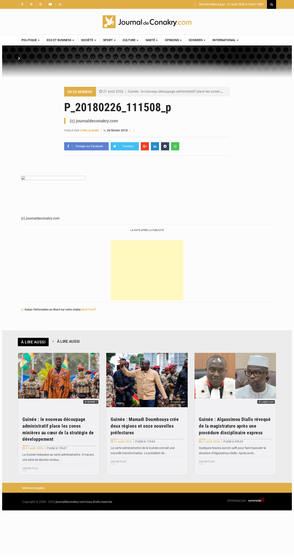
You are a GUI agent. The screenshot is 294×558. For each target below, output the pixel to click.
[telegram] (165, 146)
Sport (108, 40)
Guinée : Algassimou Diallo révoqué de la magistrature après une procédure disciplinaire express (235, 426)
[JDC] (147, 21)
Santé (150, 40)
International (224, 40)
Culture (129, 40)
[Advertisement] (147, 270)
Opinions (172, 40)
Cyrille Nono (89, 130)
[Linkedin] (155, 146)
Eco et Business (59, 40)
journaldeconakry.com (70, 501)
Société (87, 40)
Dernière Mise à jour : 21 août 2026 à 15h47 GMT (231, 4)
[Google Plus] (145, 146)
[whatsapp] (175, 146)
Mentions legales (33, 488)
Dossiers (196, 40)
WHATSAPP (88, 309)
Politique (29, 40)
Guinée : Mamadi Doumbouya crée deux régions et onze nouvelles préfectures (145, 426)
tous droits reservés (99, 501)
